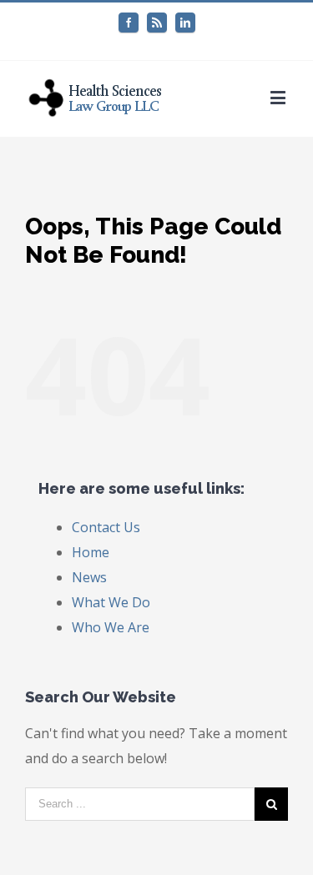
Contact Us (106, 527)
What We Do (111, 602)
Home (90, 552)
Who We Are (110, 627)
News (89, 577)
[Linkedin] (185, 23)
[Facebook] (129, 23)
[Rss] (157, 23)
